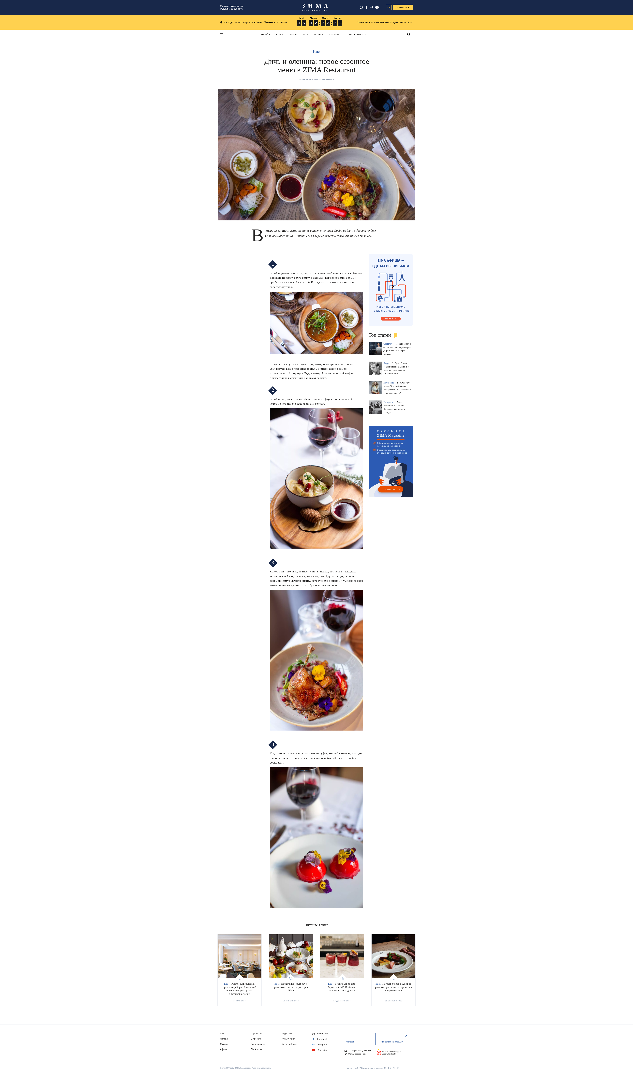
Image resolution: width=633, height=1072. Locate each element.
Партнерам (256, 1033)
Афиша (293, 35)
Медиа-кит (287, 1033)
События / (388, 344)
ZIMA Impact (335, 35)
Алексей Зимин (324, 79)
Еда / (227, 983)
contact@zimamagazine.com (359, 1051)
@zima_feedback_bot (356, 1054)
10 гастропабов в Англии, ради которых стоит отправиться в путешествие (393, 987)
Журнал (280, 35)
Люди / (387, 363)
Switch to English (290, 1044)
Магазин (318, 35)
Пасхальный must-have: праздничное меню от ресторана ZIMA (291, 987)
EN (389, 7)
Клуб (305, 35)
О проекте (256, 1039)
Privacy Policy (288, 1039)
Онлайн (265, 35)
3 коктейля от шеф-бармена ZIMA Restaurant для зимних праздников (342, 987)
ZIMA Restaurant (356, 35)
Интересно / (389, 383)
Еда (316, 51)
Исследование (258, 1044)
